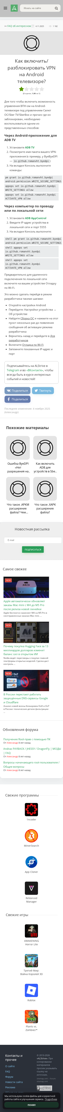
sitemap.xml (42, 1078)
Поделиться (20, 391)
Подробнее (51, 1099)
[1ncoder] (31, 804)
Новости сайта (14, 1082)
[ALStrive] (14, 8)
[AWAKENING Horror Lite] (31, 926)
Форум (9, 1076)
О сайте (10, 1066)
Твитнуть (45, 391)
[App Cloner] (31, 857)
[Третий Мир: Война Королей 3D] (31, 955)
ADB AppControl (35, 218)
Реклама (10, 1087)
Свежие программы (22, 795)
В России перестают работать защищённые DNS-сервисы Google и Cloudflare (26, 698)
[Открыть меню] (5, 8)
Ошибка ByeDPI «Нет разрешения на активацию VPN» (18, 467)
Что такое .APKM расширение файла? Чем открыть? (18, 508)
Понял (32, 1105)
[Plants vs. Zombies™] (31, 1011)
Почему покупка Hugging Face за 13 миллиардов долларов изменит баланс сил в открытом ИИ (26, 650)
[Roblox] (31, 985)
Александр (12, 742)
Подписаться (33, 549)
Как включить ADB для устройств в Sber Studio (45, 467)
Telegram (13, 370)
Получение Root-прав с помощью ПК (26, 739)
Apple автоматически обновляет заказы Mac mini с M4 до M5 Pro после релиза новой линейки (24, 605)
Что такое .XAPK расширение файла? (45, 508)
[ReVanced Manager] (31, 883)
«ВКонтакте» (34, 370)
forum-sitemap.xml (46, 1080)
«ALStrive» (42, 1058)
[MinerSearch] (31, 831)
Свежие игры (17, 914)
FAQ (7, 1071)
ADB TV (29, 147)
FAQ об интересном (19, 26)
